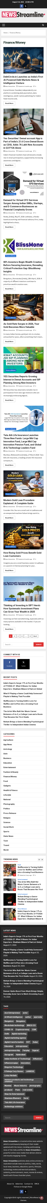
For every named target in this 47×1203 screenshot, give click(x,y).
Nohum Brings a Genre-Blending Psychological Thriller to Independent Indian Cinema (9, 885)
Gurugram (9, 1055)
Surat (26, 1098)
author (28, 1017)
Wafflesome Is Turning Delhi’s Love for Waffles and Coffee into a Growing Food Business (20, 704)
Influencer (37, 1059)
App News (7, 744)
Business (7, 758)
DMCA (36, 1184)
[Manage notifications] (41, 1198)
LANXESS (30, 1071)
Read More (10, 103)
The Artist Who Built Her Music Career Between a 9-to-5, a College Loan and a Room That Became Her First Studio (23, 714)
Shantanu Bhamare (13, 1098)
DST (28, 1042)
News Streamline (10, 86)
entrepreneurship (12, 1050)
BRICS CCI (31, 1025)
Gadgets (7, 786)
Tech (5, 841)
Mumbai (8, 1086)
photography (35, 1086)
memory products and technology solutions (19, 1081)
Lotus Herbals (11, 1075)
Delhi (7, 1034)
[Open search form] (43, 25)
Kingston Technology (14, 1067)
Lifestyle (7, 795)
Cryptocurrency (22, 1029)
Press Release (9, 813)
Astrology (7, 749)
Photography (9, 804)
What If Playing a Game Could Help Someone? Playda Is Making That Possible (9, 914)
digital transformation (14, 1042)
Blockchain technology (14, 1025)
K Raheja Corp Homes (14, 1071)
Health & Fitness (10, 790)
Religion (6, 818)
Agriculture (8, 740)
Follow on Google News (23, 1187)
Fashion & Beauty (10, 772)
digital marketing (19, 1034)
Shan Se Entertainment (14, 1094)
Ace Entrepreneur (12, 1013)
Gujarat (35, 1050)
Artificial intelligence (13, 1017)
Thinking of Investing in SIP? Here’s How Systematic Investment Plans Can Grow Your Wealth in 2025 (21, 608)
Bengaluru (20, 1021)
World (5, 850)
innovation (25, 1063)
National (6, 799)
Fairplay (26, 1050)
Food (5, 781)
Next (35, 636)
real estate (27, 1090)
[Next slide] (42, 859)
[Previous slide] (39, 859)
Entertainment (9, 767)
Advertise (19, 1184)
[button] (3, 25)
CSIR (34, 1029)
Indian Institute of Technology (17, 1059)
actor (25, 1013)
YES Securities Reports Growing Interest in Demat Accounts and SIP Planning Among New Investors (21, 379)
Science (6, 822)
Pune (17, 1090)
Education (7, 763)
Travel (6, 845)
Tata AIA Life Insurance (15, 1102)
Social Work (8, 827)
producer (9, 1090)
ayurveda (38, 1017)
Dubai (35, 1042)
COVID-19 (9, 1029)
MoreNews (34, 1197)
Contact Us (28, 1184)
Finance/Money (11, 70)
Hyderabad (20, 1055)
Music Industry (20, 1086)
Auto (5, 754)
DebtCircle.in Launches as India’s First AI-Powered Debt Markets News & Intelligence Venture (23, 79)
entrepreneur (22, 1046)
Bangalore (9, 1021)
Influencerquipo (11, 1063)
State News (8, 836)
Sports (6, 831)
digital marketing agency (15, 1038)
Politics (6, 809)
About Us (10, 1184)
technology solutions (14, 1106)
